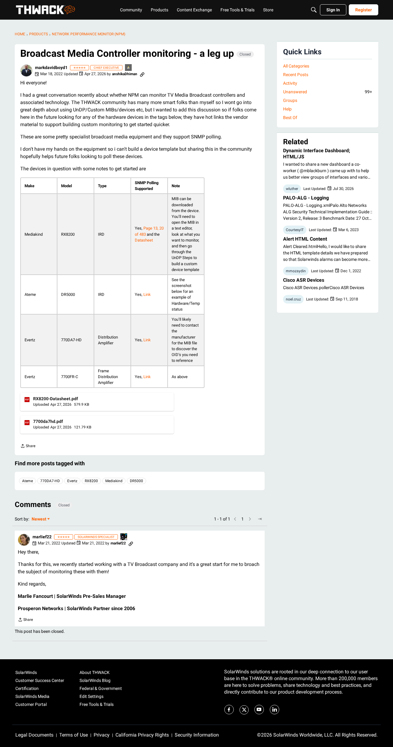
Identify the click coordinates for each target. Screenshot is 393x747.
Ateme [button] (27, 481)
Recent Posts (295, 74)
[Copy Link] (142, 74)
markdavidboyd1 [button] (51, 67)
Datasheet (144, 240)
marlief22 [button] (42, 536)
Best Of (290, 117)
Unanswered (327, 91)
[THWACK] (45, 10)
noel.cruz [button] (293, 299)
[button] (26, 70)
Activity (290, 83)
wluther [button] (292, 189)
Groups (290, 100)
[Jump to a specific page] (260, 519)
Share (27, 447)
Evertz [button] (72, 481)
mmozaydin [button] (296, 271)
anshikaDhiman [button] (124, 74)
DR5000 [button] (136, 481)
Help (287, 108)
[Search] (313, 9)
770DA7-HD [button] (50, 481)
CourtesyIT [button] (295, 230)
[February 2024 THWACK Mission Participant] (124, 537)
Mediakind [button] (114, 481)
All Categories (296, 66)
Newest (39, 519)
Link (147, 294)
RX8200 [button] (91, 481)
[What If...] (128, 68)
